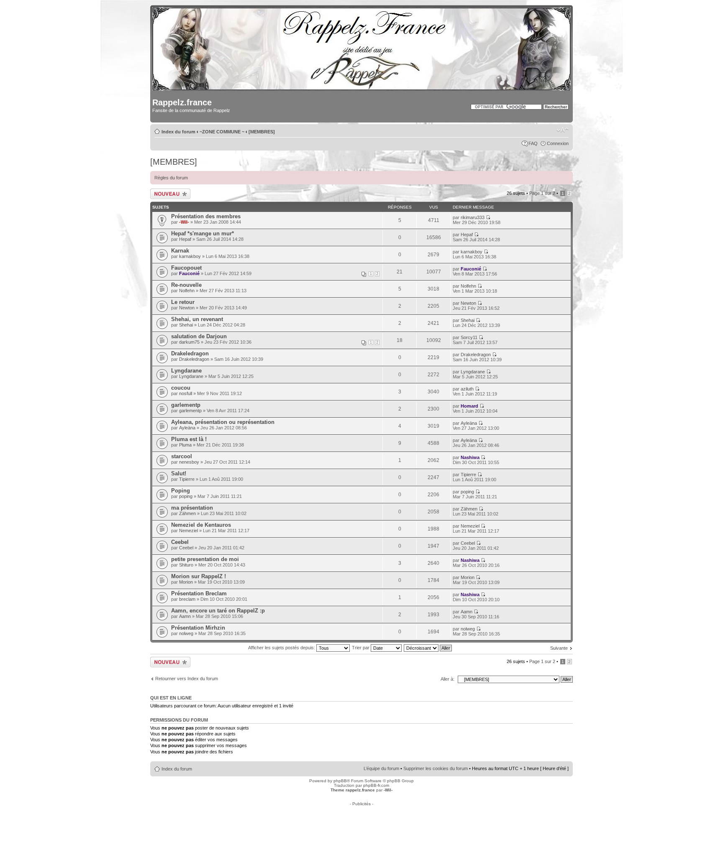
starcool (181, 456)
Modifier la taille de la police (562, 130)
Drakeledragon (190, 353)
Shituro (186, 564)
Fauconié (189, 273)
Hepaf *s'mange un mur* (202, 233)
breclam (187, 599)
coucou (180, 388)
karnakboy (190, 256)
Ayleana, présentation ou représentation (222, 422)
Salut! (178, 473)
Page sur (542, 193)
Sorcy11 (469, 337)
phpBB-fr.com (376, 785)
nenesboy (189, 461)
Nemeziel (188, 530)
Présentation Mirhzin (198, 628)
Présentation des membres (206, 216)
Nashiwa (470, 457)
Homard (469, 405)
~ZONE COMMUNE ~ (222, 131)
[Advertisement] (361, 825)
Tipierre (187, 479)
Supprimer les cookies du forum (435, 768)
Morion (186, 581)
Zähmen (187, 513)
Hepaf (185, 239)
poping (185, 496)
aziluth (467, 388)
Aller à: (447, 678)
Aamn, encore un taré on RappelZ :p (218, 610)
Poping (180, 490)
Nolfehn (187, 290)
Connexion (558, 143)
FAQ (533, 143)
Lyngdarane (186, 370)
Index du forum (178, 131)
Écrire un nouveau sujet (168, 194)
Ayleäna (187, 427)
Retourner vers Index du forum (186, 678)
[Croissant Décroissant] (428, 647)
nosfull (185, 393)
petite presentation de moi (205, 559)
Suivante (559, 648)
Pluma (185, 444)
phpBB (340, 780)
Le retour (183, 302)
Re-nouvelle (186, 285)
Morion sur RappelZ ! (198, 576)
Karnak (180, 251)
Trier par (361, 647)
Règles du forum (171, 177)
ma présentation (192, 508)
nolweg (186, 633)
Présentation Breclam (199, 593)
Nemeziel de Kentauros (201, 525)
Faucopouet (186, 268)
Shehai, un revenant (197, 319)
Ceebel (180, 542)
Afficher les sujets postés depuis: (282, 647)
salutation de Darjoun (199, 336)
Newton (187, 307)
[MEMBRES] (262, 131)
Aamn (185, 616)
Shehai (186, 324)
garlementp (185, 405)
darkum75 (189, 341)
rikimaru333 (473, 217)
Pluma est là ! (189, 439)
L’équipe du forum (381, 768)
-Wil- (184, 222)
